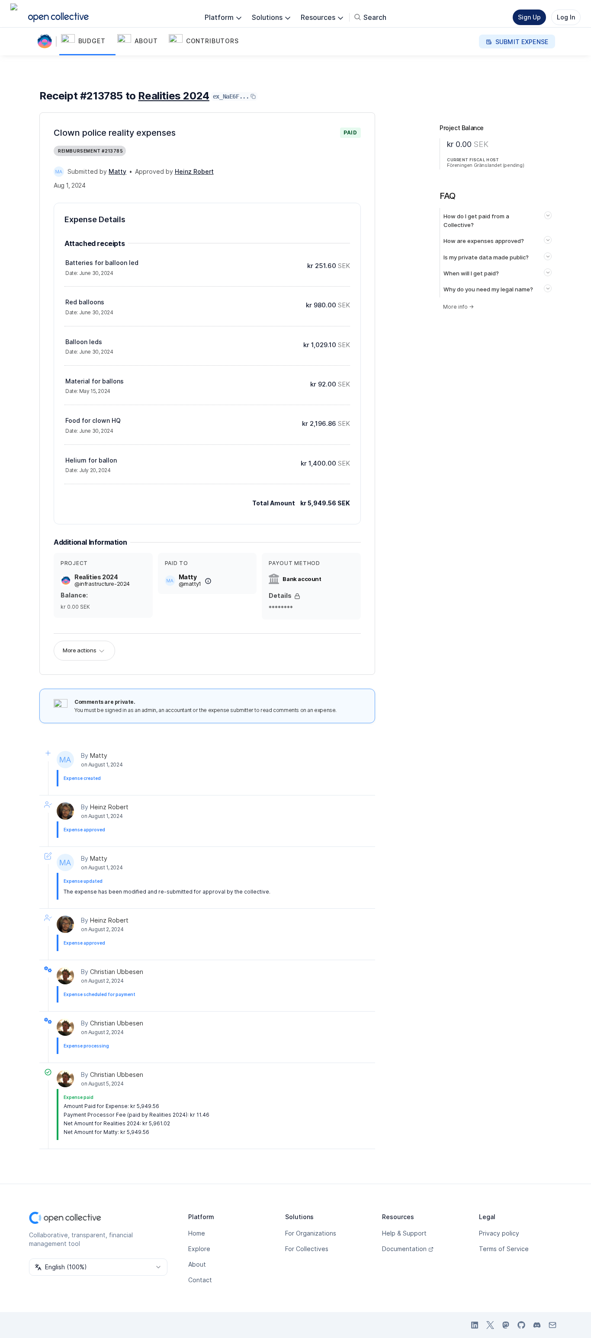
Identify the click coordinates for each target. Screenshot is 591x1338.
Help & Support (404, 1233)
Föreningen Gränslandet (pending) (485, 165)
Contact (200, 1280)
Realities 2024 (173, 95)
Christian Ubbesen (116, 971)
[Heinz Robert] (65, 811)
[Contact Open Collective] (552, 1325)
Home (196, 1233)
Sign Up (529, 17)
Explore (199, 1248)
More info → (458, 306)
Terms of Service (504, 1248)
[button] (87, 41)
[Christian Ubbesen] (65, 975)
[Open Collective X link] (490, 1325)
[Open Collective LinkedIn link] (475, 1325)
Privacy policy (499, 1233)
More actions (79, 650)
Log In (566, 17)
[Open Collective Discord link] (537, 1325)
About (197, 1264)
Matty (98, 755)
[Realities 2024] (46, 41)
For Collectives (306, 1248)
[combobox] (98, 1267)
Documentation (404, 1248)
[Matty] (59, 171)
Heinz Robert (109, 807)
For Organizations (310, 1233)
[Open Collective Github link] (521, 1325)
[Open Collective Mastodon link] (506, 1325)
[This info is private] (297, 596)
